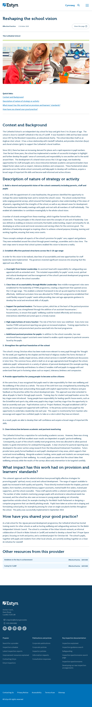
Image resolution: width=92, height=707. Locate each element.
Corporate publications (41, 643)
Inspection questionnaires (72, 661)
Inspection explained (70, 643)
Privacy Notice (22, 692)
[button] (81, 5)
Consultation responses (41, 659)
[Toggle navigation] (87, 5)
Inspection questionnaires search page (75, 656)
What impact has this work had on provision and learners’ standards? (31, 105)
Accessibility (36, 692)
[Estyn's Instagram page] (19, 628)
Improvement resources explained (16, 655)
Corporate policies (39, 647)
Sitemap (61, 692)
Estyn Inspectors (9, 663)
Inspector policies (39, 651)
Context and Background (13, 97)
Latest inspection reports (12, 651)
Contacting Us (8, 692)
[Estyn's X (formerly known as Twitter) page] (10, 628)
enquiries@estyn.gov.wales (16, 620)
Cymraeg (70, 5)
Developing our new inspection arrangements (74, 666)
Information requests (40, 655)
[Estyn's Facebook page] (5, 628)
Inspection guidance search (72, 647)
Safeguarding (67, 651)
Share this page (79, 26)
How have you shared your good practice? (20, 109)
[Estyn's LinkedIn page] (14, 628)
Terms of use (50, 692)
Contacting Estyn (9, 659)
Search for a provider (10, 643)
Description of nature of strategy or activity (21, 101)
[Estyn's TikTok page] (24, 628)
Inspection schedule (10, 647)
